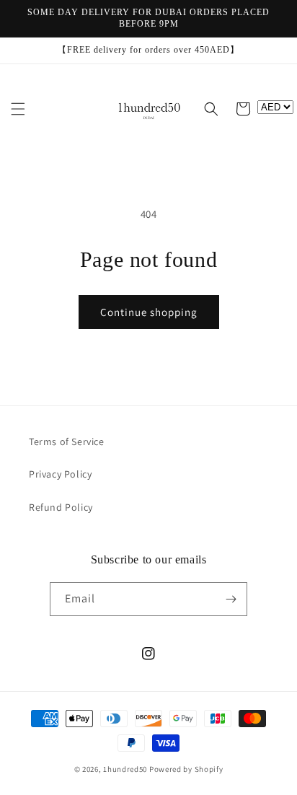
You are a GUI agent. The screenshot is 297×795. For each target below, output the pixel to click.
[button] (18, 109)
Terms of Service (67, 441)
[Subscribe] (231, 599)
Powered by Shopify (186, 769)
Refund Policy (61, 507)
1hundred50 (125, 769)
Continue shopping (149, 312)
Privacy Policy (60, 473)
